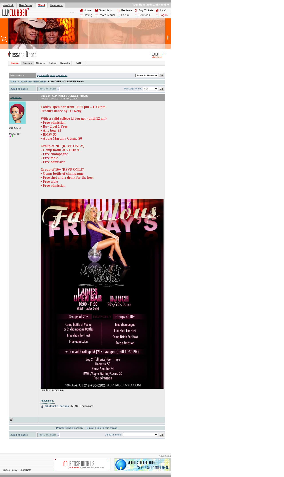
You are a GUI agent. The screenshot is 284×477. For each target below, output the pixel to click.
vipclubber (61, 75)
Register (65, 63)
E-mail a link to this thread (102, 428)
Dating (53, 63)
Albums (40, 63)
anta (52, 75)
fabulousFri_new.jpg (57, 406)
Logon (15, 63)
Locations (25, 81)
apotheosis (43, 75)
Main (13, 81)
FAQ (78, 63)
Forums (27, 63)
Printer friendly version (69, 428)
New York (39, 81)
